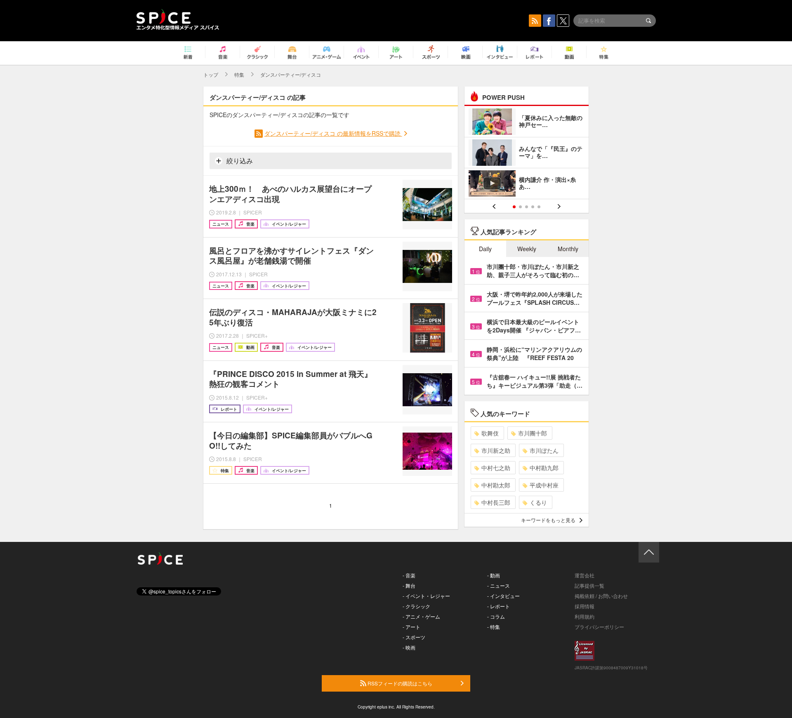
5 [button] (538, 206)
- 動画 (493, 575)
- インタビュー (503, 595)
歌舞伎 (490, 433)
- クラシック (416, 606)
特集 (239, 74)
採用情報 (584, 606)
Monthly (568, 249)
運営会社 (584, 575)
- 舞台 (409, 585)
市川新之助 (495, 450)
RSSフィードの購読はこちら (399, 683)
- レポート (498, 606)
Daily (485, 249)
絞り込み (239, 160)
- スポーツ (414, 636)
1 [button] (514, 206)
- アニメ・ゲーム (421, 616)
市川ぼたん (544, 450)
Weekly (526, 249)
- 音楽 (409, 575)
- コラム (496, 616)
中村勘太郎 (495, 485)
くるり (538, 502)
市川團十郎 (532, 433)
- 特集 (493, 626)
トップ (210, 74)
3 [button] (526, 206)
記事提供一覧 (589, 585)
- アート (411, 626)
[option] (526, 153)
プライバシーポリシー (599, 626)
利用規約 (584, 616)
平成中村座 (544, 485)
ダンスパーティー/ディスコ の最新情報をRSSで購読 (333, 133)
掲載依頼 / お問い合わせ (601, 595)
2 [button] (520, 206)
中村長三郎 (495, 502)
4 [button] (532, 206)
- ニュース (498, 585)
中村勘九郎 (544, 468)
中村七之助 (495, 468)
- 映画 (409, 647)
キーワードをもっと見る (548, 519)
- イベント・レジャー (426, 595)
